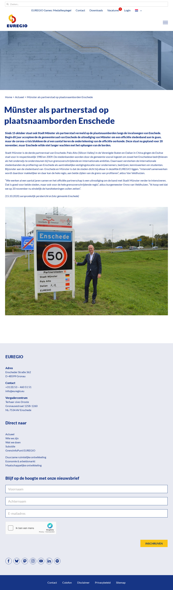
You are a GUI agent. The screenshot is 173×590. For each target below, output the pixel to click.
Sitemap (121, 582)
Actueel (9, 434)
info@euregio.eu (14, 391)
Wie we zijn (12, 438)
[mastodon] (25, 561)
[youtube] (41, 561)
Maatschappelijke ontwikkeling (23, 465)
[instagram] (33, 561)
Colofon (67, 582)
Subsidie (10, 446)
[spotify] (57, 561)
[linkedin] (49, 561)
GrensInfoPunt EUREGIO (20, 450)
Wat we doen (13, 442)
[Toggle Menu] (165, 22)
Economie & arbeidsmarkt (20, 461)
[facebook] (8, 561)
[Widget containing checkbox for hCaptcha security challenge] (30, 527)
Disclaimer (83, 582)
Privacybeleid (103, 582)
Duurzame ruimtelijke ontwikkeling (25, 457)
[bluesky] (17, 561)
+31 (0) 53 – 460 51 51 (18, 387)
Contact (52, 582)
